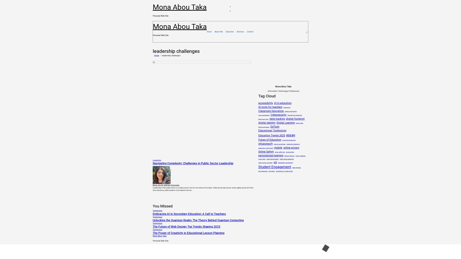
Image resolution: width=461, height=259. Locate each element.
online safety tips (280, 152)
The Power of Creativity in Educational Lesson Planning (188, 233)
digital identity (266, 122)
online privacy (291, 147)
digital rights (299, 123)
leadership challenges (293, 144)
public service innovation (265, 163)
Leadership (157, 160)
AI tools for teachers (270, 107)
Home (209, 32)
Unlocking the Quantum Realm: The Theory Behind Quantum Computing (198, 220)
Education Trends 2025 (271, 135)
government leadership (289, 140)
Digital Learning (285, 122)
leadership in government (265, 148)
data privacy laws (263, 119)
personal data (290, 152)
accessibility (265, 103)
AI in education (282, 103)
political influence (289, 156)
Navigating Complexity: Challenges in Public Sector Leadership (193, 163)
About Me (219, 32)
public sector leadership (287, 159)
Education (230, 32)
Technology (157, 211)
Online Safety (266, 151)
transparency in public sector (284, 171)
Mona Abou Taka (180, 7)
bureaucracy (287, 107)
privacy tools (261, 159)
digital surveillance (263, 127)
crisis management (264, 115)
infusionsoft (265, 143)
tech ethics (272, 171)
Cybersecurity (278, 114)
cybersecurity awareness (294, 115)
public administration (273, 159)
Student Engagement (274, 167)
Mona (155, 185)
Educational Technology (272, 130)
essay (290, 135)
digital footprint (295, 118)
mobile (278, 147)
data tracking (277, 118)
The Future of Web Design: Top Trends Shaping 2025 (186, 226)
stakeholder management (285, 163)
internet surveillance (280, 144)
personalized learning (270, 155)
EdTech (274, 126)
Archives (240, 32)
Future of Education (269, 139)
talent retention (296, 167)
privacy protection (301, 156)
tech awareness (263, 171)
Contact (250, 32)
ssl (275, 162)
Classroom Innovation (271, 110)
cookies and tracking (291, 111)
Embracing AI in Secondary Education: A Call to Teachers (189, 214)
